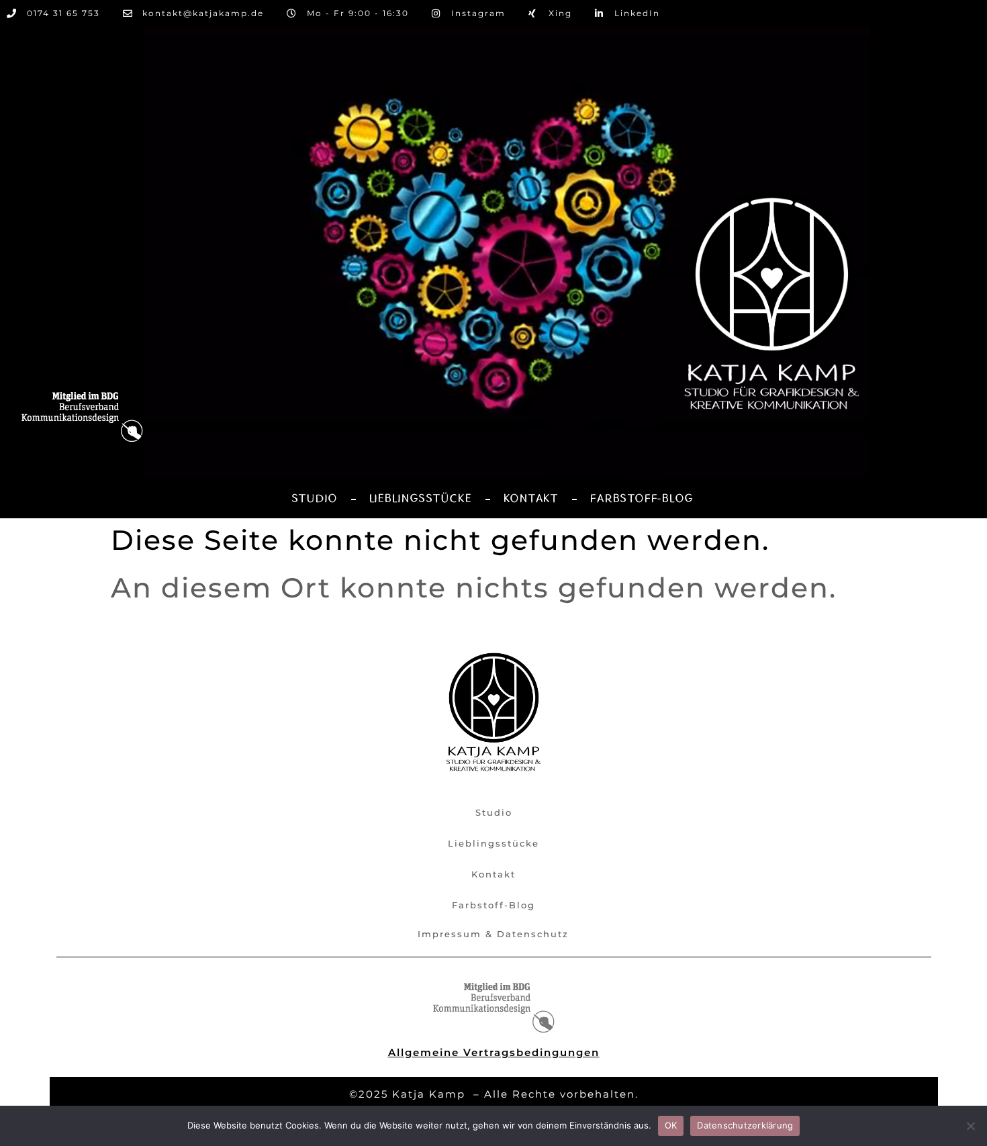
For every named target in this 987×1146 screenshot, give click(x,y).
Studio (314, 499)
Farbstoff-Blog (642, 499)
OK (671, 1125)
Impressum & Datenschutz (493, 933)
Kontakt (531, 499)
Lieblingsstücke (421, 499)
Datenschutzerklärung (745, 1125)
